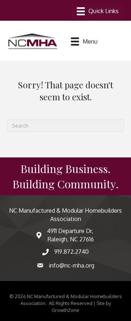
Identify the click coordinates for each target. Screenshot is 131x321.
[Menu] (98, 11)
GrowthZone (65, 310)
